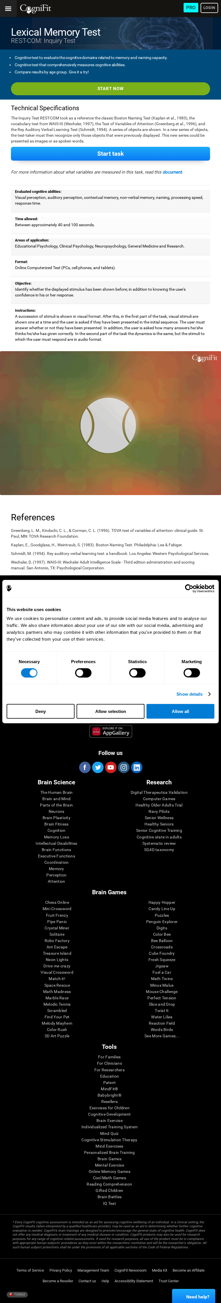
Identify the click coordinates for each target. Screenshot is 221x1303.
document (172, 172)
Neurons (56, 811)
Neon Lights (57, 959)
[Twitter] (98, 767)
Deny (40, 711)
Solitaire (57, 934)
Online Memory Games (109, 1171)
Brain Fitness (56, 824)
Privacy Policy (60, 1270)
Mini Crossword (57, 908)
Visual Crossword (57, 972)
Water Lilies (161, 1017)
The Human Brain (56, 792)
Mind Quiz (109, 1133)
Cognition (56, 830)
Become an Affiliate (189, 1270)
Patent (109, 1082)
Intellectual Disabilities (56, 843)
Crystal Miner (57, 928)
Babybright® (109, 1095)
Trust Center (169, 1281)
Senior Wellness (159, 817)
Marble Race (56, 998)
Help (105, 1281)
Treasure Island (57, 953)
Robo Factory (57, 940)
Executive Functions (56, 856)
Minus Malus (162, 985)
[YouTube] (110, 767)
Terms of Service (30, 1270)
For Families (109, 1057)
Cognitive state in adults (159, 837)
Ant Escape (57, 947)
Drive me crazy (57, 966)
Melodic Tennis (57, 1004)
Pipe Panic (57, 921)
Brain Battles (110, 1196)
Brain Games (109, 1158)
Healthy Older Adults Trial (159, 805)
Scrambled (57, 1010)
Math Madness (57, 991)
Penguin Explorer (162, 921)
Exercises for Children (109, 1108)
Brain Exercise (109, 1120)
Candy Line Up (161, 908)
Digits (162, 928)
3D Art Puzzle (57, 1036)
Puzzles (162, 915)
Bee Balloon (162, 940)
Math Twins (162, 978)
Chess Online (57, 902)
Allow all (180, 711)
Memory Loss (56, 837)
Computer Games (159, 798)
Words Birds (162, 1029)
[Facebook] (85, 767)
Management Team (93, 1270)
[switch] (83, 672)
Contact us (87, 1281)
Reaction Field (162, 1023)
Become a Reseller (58, 1281)
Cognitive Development (109, 1114)
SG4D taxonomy (159, 849)
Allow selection (110, 711)
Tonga (19, 1294)
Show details (189, 693)
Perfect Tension (161, 998)
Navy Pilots (158, 811)
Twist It (162, 1010)
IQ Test (109, 1203)
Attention (56, 881)
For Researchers (109, 1070)
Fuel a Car (162, 972)
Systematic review (159, 843)
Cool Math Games (109, 1177)
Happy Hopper (161, 902)
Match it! (57, 978)
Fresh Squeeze (162, 959)
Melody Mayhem (57, 1023)
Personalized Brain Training (109, 1152)
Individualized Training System (109, 1127)
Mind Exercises (109, 1146)
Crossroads (162, 947)
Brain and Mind (56, 798)
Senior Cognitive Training (159, 830)
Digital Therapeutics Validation (159, 792)
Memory (56, 868)
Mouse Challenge (162, 991)
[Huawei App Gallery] (110, 731)
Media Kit (159, 1270)
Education (109, 1076)
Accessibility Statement (134, 1281)
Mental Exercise (109, 1165)
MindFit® (109, 1089)
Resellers (109, 1101)
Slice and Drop (162, 1004)
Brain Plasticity (57, 817)
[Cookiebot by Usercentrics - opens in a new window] (189, 588)
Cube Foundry (162, 953)
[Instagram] (123, 767)
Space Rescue (57, 985)
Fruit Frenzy (57, 915)
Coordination (56, 862)
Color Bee (162, 934)
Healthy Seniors (159, 824)
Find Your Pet (57, 1017)
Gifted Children (109, 1190)
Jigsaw (162, 966)
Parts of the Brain (56, 805)
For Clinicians (109, 1063)
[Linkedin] (136, 767)
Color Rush (57, 1029)
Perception (56, 875)
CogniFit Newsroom (130, 1270)
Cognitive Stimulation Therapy (109, 1139)
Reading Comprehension (109, 1184)
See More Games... (161, 1036)
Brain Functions (56, 849)
